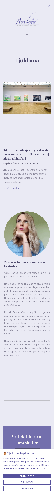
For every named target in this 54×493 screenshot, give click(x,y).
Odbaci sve (27, 488)
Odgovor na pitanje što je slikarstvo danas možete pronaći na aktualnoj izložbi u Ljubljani (26, 154)
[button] (27, 34)
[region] (27, 471)
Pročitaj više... (11, 188)
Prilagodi (27, 482)
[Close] (51, 451)
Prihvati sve (27, 476)
